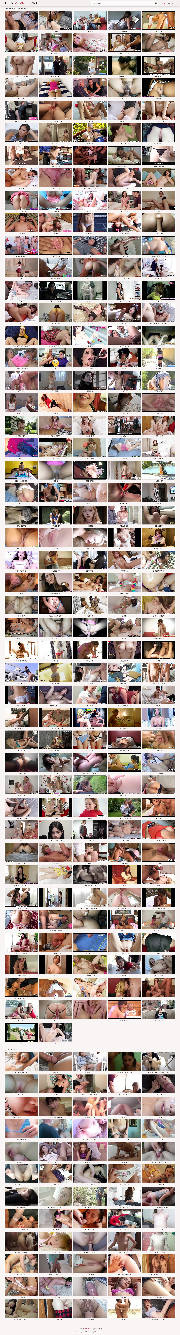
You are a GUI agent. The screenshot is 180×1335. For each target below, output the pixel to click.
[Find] (156, 3)
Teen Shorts (22, 3)
